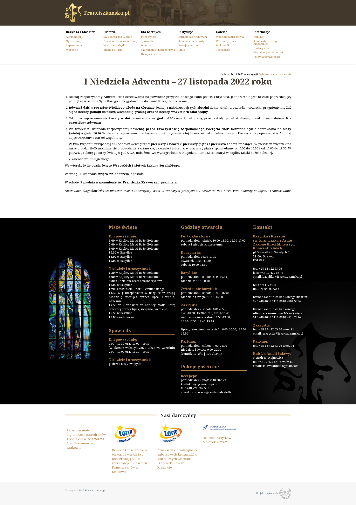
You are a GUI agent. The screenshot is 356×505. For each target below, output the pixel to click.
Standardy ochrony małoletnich (265, 42)
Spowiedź (147, 41)
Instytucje (185, 32)
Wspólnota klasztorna (230, 37)
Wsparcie (72, 50)
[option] (87, 437)
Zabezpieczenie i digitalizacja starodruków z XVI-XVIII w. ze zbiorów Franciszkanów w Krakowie (86, 439)
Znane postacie (112, 50)
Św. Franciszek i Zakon (117, 37)
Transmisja (223, 50)
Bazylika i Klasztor (80, 32)
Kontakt (258, 37)
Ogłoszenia (73, 41)
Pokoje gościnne (188, 45)
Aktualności (73, 37)
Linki (181, 50)
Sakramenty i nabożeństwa (158, 50)
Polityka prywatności (266, 57)
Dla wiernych (151, 32)
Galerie (221, 32)
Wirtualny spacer (227, 41)
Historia (109, 32)
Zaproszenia (74, 45)
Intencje (146, 45)
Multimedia (223, 45)
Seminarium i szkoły (191, 41)
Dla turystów (261, 48)
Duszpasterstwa (151, 54)
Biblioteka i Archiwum (192, 37)
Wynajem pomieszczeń (268, 52)
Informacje (261, 32)
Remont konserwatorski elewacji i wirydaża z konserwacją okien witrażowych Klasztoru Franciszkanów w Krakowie (130, 461)
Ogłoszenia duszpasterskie (275, 74)
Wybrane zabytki (114, 45)
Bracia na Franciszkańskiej (120, 41)
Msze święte (148, 37)
